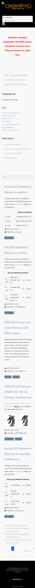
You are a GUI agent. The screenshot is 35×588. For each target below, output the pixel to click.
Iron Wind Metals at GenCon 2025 (17, 526)
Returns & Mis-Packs (24, 149)
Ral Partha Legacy (8, 127)
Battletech (16, 377)
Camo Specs (6, 121)
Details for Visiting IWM (11, 84)
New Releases (18, 204)
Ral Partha (8, 377)
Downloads (22, 80)
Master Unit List (7, 119)
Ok (2, 583)
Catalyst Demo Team (9, 116)
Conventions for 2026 (11, 80)
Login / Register (9, 75)
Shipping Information (14, 144)
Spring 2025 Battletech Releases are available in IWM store (18, 454)
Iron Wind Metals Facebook (11, 124)
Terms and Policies (10, 158)
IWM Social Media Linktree (11, 130)
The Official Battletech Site (10, 113)
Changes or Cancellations (12, 153)
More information (17, 586)
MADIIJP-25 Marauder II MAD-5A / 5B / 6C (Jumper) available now (18, 392)
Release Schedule (21, 75)
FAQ (5, 144)
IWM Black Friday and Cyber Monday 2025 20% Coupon (17, 328)
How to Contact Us (10, 149)
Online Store (23, 84)
